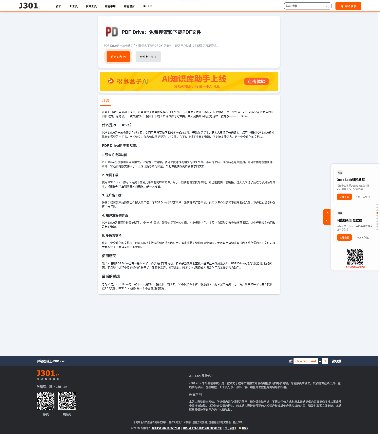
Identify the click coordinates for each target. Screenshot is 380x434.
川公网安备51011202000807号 (202, 428)
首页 (59, 6)
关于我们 (230, 428)
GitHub (147, 6)
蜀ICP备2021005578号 (166, 428)
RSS (245, 428)
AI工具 (73, 6)
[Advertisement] (189, 324)
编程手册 (110, 6)
